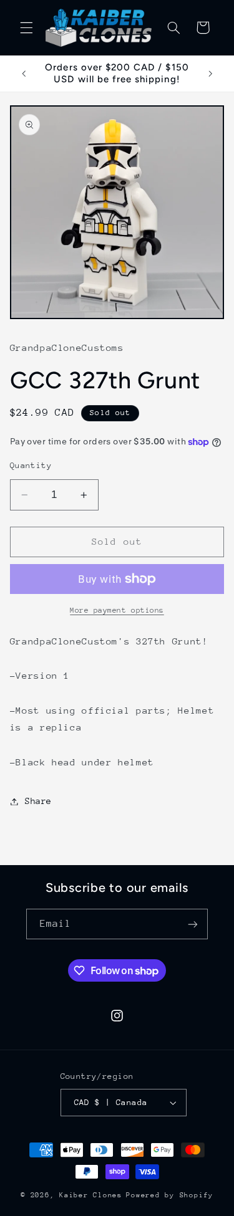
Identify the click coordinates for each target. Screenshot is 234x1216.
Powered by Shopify (169, 1195)
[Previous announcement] (23, 73)
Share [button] (38, 801)
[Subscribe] (192, 924)
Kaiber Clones (90, 1195)
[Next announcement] (210, 73)
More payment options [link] (117, 610)
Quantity (31, 465)
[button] (26, 27)
